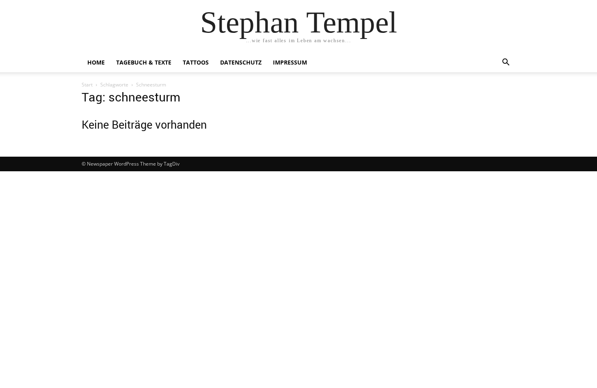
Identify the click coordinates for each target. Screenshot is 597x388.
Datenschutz (241, 62)
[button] (505, 63)
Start (87, 84)
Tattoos (196, 62)
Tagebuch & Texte (143, 62)
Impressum (290, 62)
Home (96, 62)
